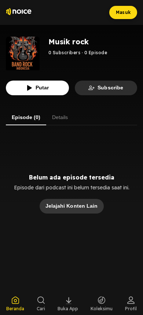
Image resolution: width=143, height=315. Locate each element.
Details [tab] (60, 117)
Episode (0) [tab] (26, 117)
